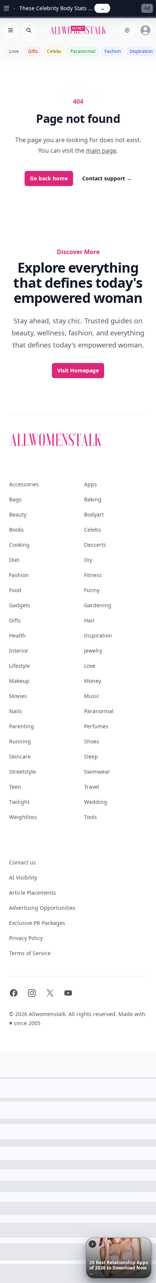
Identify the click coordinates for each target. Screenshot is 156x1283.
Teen (15, 786)
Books (16, 529)
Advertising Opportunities (42, 907)
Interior (18, 650)
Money (92, 680)
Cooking (19, 544)
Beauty (18, 514)
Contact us (22, 862)
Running (20, 741)
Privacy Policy (26, 938)
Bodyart (94, 514)
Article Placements (32, 892)
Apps (90, 484)
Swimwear (97, 771)
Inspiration (141, 51)
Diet (14, 559)
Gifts (33, 51)
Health (17, 635)
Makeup (19, 680)
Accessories (24, 484)
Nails (15, 711)
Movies (18, 696)
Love (14, 51)
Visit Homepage (78, 370)
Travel (91, 786)
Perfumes (96, 726)
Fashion (113, 51)
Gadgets (19, 605)
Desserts (95, 544)
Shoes (91, 741)
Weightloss (23, 817)
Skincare (20, 756)
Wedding (95, 801)
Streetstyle (22, 771)
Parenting (21, 726)
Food (15, 590)
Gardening (97, 605)
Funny (92, 590)
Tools (90, 817)
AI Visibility (23, 877)
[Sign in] (145, 30)
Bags (15, 499)
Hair (89, 620)
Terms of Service (30, 953)
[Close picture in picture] (92, 1244)
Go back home (49, 178)
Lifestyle (19, 665)
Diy (88, 559)
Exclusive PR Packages (37, 922)
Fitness (93, 575)
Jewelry (93, 650)
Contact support (107, 178)
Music (91, 696)
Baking (92, 499)
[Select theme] (127, 30)
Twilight (19, 801)
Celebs (54, 51)
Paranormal (82, 51)
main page (101, 150)
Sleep (91, 756)
